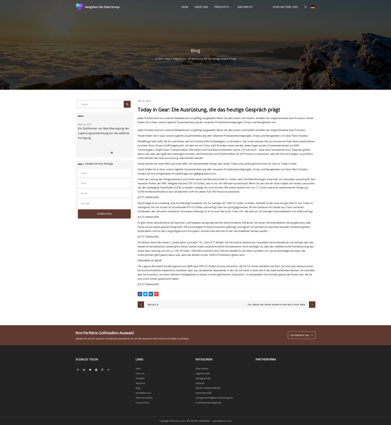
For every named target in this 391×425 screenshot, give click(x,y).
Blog (263, 7)
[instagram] (102, 369)
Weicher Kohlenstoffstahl (208, 387)
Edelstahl (200, 383)
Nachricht (245, 7)
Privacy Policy (142, 402)
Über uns (201, 7)
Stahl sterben (202, 368)
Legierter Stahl (203, 373)
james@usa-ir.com (222, 420)
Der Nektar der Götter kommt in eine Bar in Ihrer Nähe (276, 304)
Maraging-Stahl (203, 378)
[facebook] (78, 369)
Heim (184, 7)
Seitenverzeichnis (144, 397)
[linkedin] (84, 369)
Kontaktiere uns (285, 7)
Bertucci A (153, 304)
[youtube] (96, 369)
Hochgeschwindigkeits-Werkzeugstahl (214, 397)
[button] (100, 152)
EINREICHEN (104, 213)
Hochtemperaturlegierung (208, 402)
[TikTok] (108, 369)
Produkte (221, 7)
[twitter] (90, 369)
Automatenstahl (203, 392)
